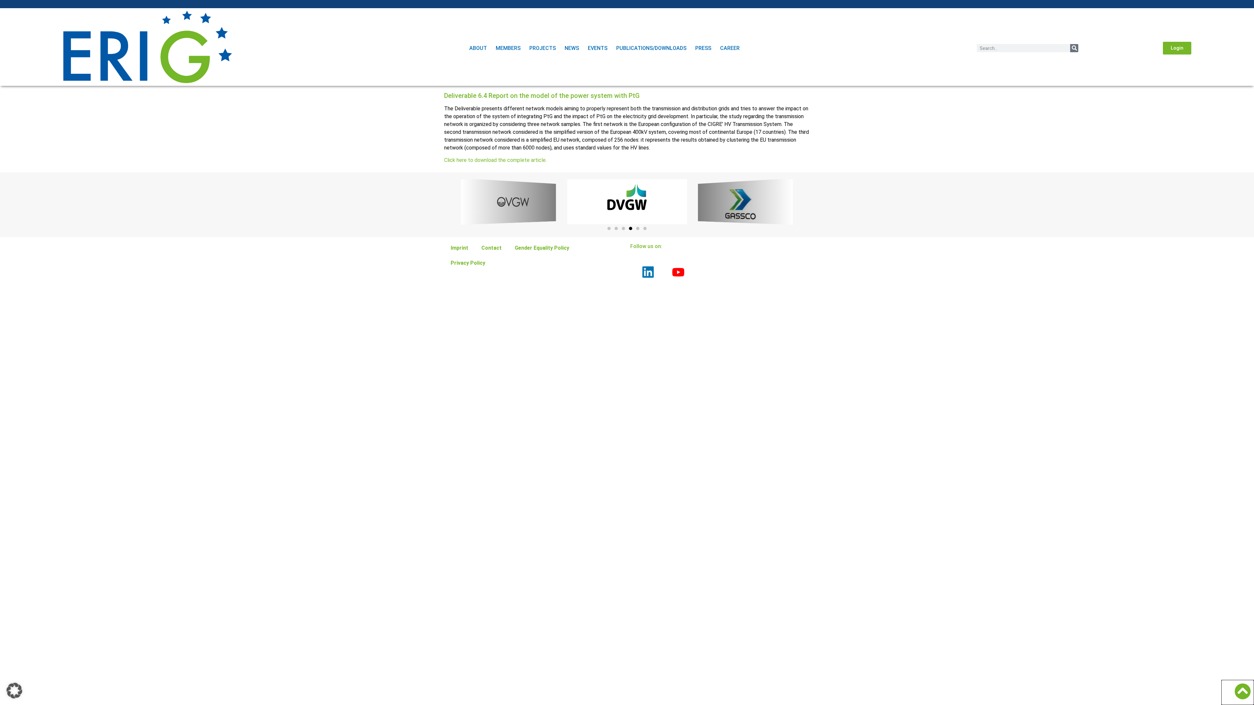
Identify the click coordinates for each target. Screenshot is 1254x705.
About (478, 48)
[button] (1177, 48)
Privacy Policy (468, 263)
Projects (542, 48)
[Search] (1074, 48)
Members (508, 48)
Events (597, 48)
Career (730, 48)
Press (703, 48)
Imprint (459, 248)
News (572, 48)
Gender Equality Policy (542, 248)
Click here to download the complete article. (495, 160)
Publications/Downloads (651, 48)
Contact (491, 248)
